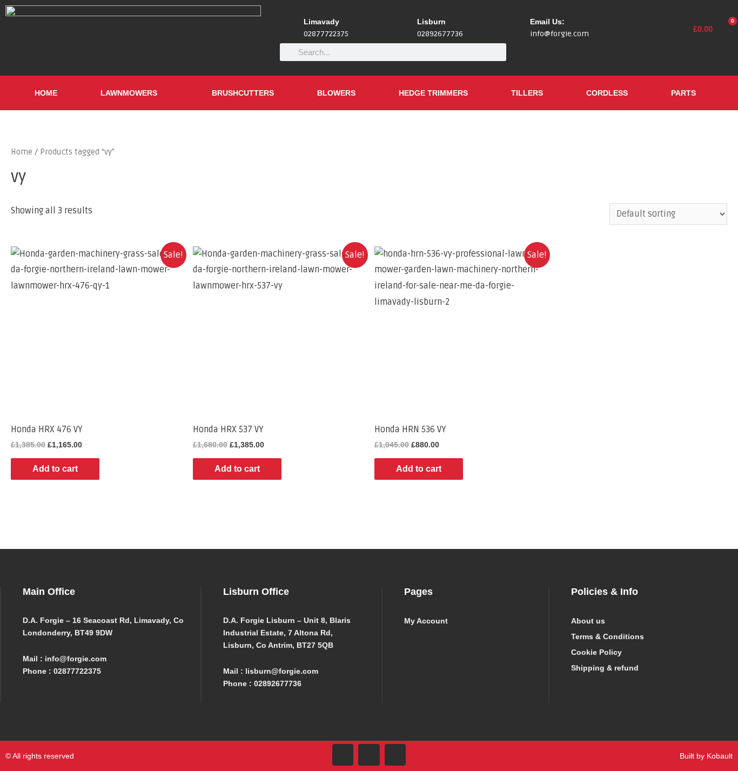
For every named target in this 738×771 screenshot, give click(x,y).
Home (46, 93)
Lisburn (431, 21)
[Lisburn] (404, 28)
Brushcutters (243, 93)
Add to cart (55, 468)
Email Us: (547, 21)
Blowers (336, 93)
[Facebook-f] (343, 755)
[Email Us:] (517, 28)
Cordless (607, 93)
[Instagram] (369, 755)
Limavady (321, 21)
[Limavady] (291, 28)
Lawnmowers (128, 93)
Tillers (527, 93)
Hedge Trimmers (433, 93)
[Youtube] (395, 755)
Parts (683, 93)
